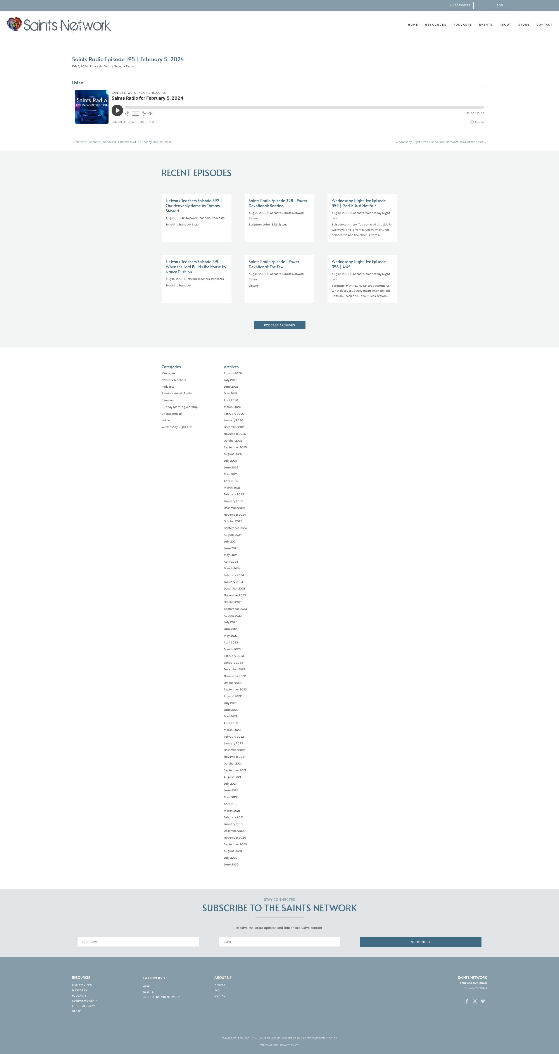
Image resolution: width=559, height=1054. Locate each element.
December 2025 (234, 427)
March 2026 (232, 407)
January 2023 (233, 662)
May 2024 (231, 555)
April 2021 (230, 804)
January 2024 (233, 582)
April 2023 (231, 642)
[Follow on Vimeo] (483, 1001)
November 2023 (235, 595)
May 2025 (231, 474)
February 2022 (234, 736)
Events (486, 24)
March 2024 (232, 568)
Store (524, 24)
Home (413, 24)
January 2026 (233, 420)
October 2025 (233, 440)
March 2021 (232, 811)
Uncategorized (172, 414)
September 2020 (235, 844)
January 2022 (233, 743)
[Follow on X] (475, 1001)
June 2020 (231, 864)
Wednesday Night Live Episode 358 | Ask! (359, 264)
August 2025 (233, 454)
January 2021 (233, 824)
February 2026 (234, 414)
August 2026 (233, 373)
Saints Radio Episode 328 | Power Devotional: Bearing (278, 203)
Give (500, 5)
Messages (168, 373)
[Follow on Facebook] (467, 1001)
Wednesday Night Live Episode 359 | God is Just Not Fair (359, 203)
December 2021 (234, 750)
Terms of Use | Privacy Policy (279, 1045)
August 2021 (232, 777)
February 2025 (234, 494)
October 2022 (233, 683)
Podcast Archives (279, 325)
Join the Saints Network (161, 997)
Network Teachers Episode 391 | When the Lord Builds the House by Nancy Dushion (196, 266)
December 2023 (234, 588)
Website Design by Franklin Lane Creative (309, 1037)
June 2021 (231, 790)
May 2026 (231, 393)
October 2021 (233, 763)
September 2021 (235, 770)
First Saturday (83, 1005)
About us (222, 977)
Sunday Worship (84, 1000)
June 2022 (231, 710)
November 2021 (234, 757)
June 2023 (231, 629)
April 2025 (231, 481)
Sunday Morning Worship (180, 407)
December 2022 (234, 669)
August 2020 (233, 851)
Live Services (460, 5)
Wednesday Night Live (177, 427)
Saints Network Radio (119, 66)
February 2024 (234, 575)
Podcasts (463, 24)
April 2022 (231, 723)
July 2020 (231, 858)
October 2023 (233, 602)
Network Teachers (198, 218)
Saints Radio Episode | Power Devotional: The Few (274, 264)
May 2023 (231, 636)
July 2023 (230, 622)
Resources (436, 24)
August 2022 (233, 696)
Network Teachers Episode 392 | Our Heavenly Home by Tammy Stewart (194, 205)
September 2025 (235, 447)
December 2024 (234, 508)
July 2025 (230, 461)
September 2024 (235, 528)
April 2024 (231, 561)
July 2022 (230, 703)
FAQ (217, 990)
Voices (166, 420)
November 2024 (235, 515)
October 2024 (233, 521)
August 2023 (233, 615)
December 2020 (235, 831)
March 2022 (232, 730)
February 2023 (234, 656)
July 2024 (230, 541)
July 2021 (230, 783)
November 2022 (235, 676)
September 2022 (235, 689)
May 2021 (230, 797)
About (505, 24)
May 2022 (231, 716)
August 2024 (233, 535)
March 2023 (232, 649)
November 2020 (235, 837)
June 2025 (231, 467)
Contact (544, 24)
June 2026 (231, 386)
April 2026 (231, 400)
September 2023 (235, 609)
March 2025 (232, 487)
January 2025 (233, 501)
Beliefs (219, 985)
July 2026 (230, 380)
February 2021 (233, 817)
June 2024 (231, 548)
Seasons (168, 400)
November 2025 (235, 434)
